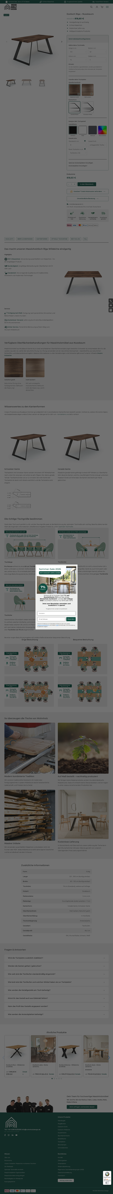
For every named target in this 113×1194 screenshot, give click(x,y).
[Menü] (110, 1172)
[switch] (107, 1183)
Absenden (71, 619)
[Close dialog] (76, 566)
